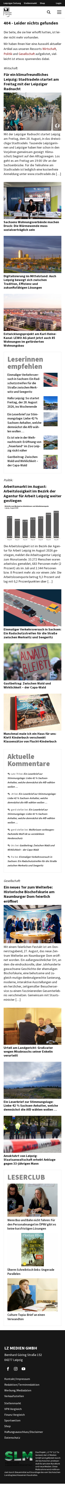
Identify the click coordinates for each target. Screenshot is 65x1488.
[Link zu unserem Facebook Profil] (8, 1368)
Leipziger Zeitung (12, 3)
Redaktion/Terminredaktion (21, 1384)
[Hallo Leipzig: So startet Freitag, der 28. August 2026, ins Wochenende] (50, 403)
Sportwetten (12, 1420)
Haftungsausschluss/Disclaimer (23, 1432)
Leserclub (26, 1177)
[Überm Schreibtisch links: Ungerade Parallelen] (32, 1249)
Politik (8, 54)
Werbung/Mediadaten (17, 1390)
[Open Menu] (59, 12)
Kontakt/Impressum (17, 1379)
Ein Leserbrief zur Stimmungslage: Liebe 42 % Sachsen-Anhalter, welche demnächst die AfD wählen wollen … (31, 798)
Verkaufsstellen (14, 1396)
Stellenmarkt (30, 3)
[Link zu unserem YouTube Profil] (23, 1368)
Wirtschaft (49, 49)
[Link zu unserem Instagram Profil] (15, 1368)
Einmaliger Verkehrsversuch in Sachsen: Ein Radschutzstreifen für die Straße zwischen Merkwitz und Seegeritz (32, 861)
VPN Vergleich (13, 1409)
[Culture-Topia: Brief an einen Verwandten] (32, 1294)
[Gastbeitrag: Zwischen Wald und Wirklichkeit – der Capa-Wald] (50, 462)
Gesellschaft (27, 54)
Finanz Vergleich (14, 1414)
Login (58, 3)
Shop (42, 3)
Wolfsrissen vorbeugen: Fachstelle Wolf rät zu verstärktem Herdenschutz (30, 834)
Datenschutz (12, 1437)
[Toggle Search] (48, 12)
